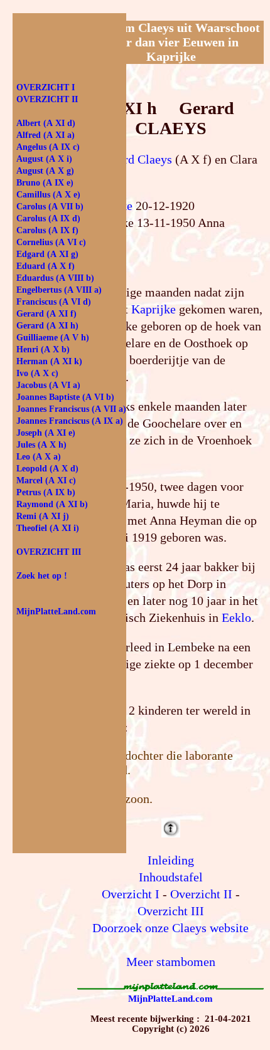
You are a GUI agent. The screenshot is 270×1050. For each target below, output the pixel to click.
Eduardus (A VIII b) (55, 278)
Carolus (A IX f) (47, 230)
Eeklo (236, 617)
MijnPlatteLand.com (170, 999)
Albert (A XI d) (45, 123)
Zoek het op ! (41, 575)
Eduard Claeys (135, 159)
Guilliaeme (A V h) (52, 337)
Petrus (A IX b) (45, 492)
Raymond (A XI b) (52, 504)
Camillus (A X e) (48, 194)
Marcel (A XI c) (46, 480)
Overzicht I (130, 894)
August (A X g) (45, 171)
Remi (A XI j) (42, 516)
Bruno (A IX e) (44, 182)
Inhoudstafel (171, 877)
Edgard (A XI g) (47, 254)
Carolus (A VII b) (50, 206)
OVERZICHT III (48, 552)
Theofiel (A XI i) (47, 528)
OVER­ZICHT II (47, 99)
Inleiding (171, 860)
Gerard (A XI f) (46, 313)
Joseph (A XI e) (45, 433)
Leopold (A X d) (47, 468)
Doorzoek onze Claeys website (170, 928)
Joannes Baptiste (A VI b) (65, 397)
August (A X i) (44, 159)
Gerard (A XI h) (47, 325)
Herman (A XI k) (49, 361)
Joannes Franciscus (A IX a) (69, 421)
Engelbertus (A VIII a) (59, 290)
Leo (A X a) (38, 456)
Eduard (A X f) (45, 266)
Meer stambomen (170, 962)
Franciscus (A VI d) (53, 302)
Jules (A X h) (41, 444)
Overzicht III (171, 911)
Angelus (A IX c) (48, 147)
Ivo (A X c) (37, 373)
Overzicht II (201, 894)
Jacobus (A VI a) (48, 385)
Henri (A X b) (43, 349)
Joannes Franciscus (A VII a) (71, 409)
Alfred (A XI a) (45, 135)
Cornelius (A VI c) (51, 242)
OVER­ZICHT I (45, 87)
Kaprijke (153, 309)
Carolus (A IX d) (48, 218)
